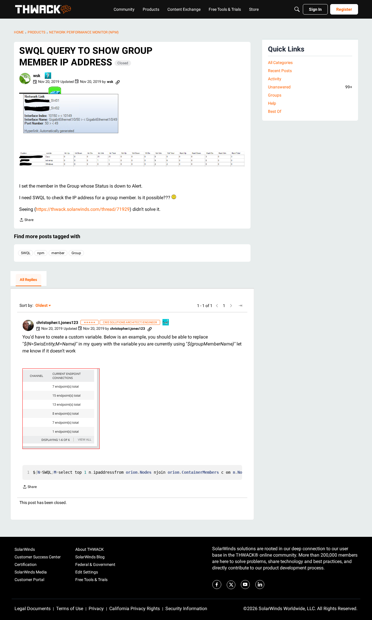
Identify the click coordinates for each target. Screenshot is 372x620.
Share (26, 220)
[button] (25, 78)
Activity (274, 78)
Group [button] (76, 253)
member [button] (58, 253)
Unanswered (310, 87)
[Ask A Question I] (48, 76)
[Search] (297, 9)
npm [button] (40, 253)
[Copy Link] (117, 81)
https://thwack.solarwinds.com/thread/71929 (83, 209)
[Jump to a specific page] (240, 305)
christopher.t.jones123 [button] (57, 322)
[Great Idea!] (165, 322)
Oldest (41, 306)
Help (272, 103)
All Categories (280, 62)
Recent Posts (280, 70)
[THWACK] (43, 9)
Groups (274, 95)
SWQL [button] (25, 253)
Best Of (274, 111)
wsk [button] (36, 75)
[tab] (28, 280)
